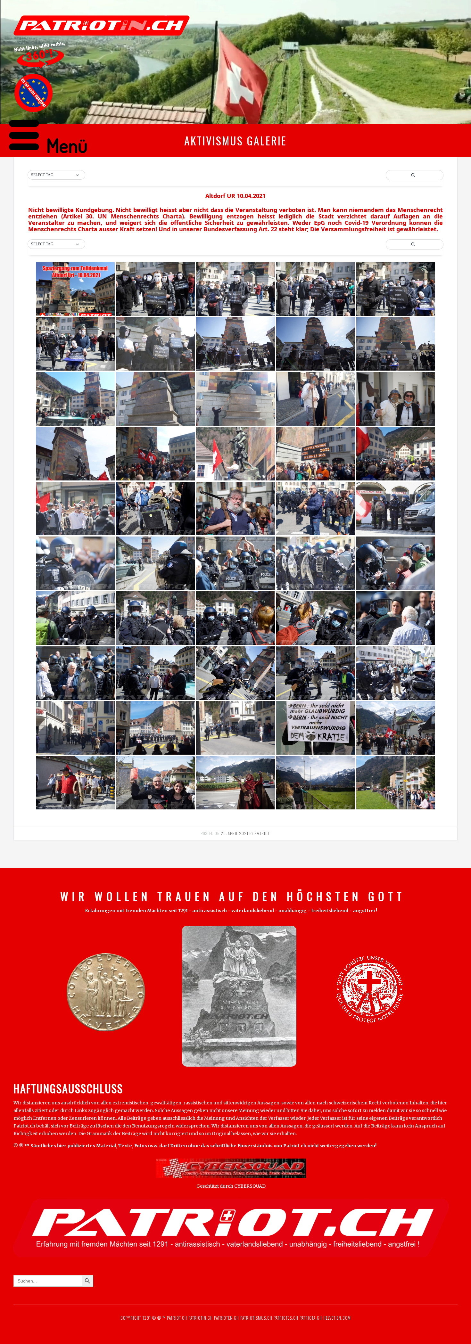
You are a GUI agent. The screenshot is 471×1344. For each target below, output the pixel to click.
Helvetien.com (336, 1318)
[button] (56, 244)
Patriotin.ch (200, 1318)
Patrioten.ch (226, 1318)
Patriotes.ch (286, 1318)
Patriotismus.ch (256, 1318)
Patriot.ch (177, 1318)
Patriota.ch (310, 1318)
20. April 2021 (234, 833)
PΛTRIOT (261, 833)
